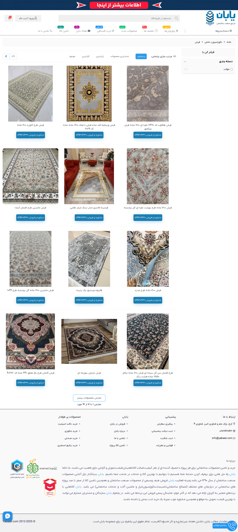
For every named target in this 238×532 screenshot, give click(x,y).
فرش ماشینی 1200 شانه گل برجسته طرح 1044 (30, 290)
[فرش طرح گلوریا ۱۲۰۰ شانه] (30, 94)
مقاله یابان (81, 30)
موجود (72, 56)
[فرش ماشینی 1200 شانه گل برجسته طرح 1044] (30, 259)
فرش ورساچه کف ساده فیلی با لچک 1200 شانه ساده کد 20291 (89, 126)
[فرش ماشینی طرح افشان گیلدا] (30, 176)
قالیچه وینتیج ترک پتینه (89, 290)
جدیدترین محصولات (119, 56)
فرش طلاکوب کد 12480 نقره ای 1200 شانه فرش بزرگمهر (147, 126)
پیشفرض (141, 56)
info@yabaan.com (222, 438)
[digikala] (50, 487)
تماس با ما (43, 31)
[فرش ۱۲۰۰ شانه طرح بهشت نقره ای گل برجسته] (148, 176)
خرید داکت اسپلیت (68, 424)
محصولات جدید (128, 30)
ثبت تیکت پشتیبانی (162, 431)
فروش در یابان (117, 424)
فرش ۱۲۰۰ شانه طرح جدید (148, 290)
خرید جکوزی (71, 431)
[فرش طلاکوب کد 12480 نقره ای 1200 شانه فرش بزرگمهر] (148, 94)
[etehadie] (17, 468)
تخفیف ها (148, 30)
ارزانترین (100, 56)
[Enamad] (48, 468)
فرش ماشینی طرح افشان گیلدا (30, 207)
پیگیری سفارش (165, 424)
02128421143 (226, 431)
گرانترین (85, 56)
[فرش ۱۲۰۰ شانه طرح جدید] (148, 259)
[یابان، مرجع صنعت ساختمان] (216, 18)
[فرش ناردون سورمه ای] (89, 341)
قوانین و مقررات (164, 445)
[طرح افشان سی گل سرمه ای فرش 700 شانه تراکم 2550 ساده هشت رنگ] (148, 341)
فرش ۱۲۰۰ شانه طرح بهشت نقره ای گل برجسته (148, 207)
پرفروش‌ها (169, 30)
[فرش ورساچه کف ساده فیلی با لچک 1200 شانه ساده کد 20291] (89, 94)
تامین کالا (63, 30)
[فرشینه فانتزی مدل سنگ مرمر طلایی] (89, 176)
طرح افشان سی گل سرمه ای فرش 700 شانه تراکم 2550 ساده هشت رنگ (148, 374)
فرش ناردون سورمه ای (89, 373)
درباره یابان (119, 431)
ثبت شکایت (166, 438)
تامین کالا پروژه (117, 445)
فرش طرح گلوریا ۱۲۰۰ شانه (30, 125)
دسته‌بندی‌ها (222, 31)
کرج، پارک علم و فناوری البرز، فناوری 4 (213, 424)
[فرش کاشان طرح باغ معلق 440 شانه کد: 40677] (30, 341)
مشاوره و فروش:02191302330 (148, 135)
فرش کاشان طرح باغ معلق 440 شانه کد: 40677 (30, 373)
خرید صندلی (71, 438)
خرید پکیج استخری (67, 445)
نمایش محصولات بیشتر (89, 398)
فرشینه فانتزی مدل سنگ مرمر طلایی (89, 207)
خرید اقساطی (103, 30)
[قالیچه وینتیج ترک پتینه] (89, 259)
